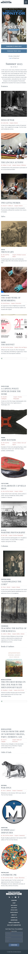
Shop (14, 903)
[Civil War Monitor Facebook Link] (19, 897)
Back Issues (14, 907)
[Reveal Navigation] (26, 2)
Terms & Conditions (14, 922)
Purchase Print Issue (14, 51)
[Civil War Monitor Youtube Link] (15, 897)
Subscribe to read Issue (14, 46)
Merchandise (14, 905)
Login (10, 58)
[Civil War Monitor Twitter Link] (12, 897)
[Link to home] (6, 2)
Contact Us (14, 917)
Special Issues (14, 910)
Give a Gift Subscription (14, 925)
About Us (14, 915)
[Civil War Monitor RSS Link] (9, 897)
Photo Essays (14, 912)
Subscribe (14, 900)
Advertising (14, 920)
